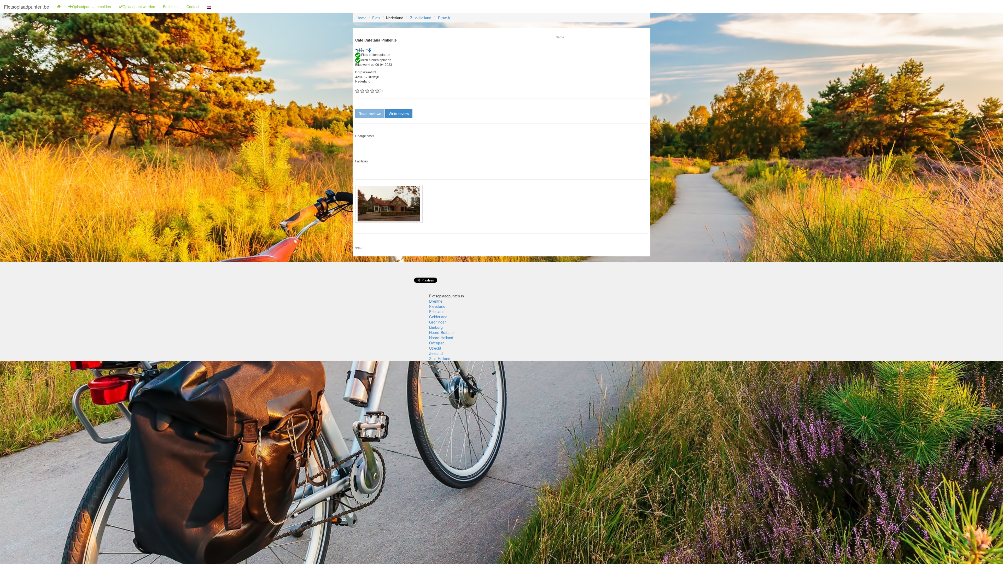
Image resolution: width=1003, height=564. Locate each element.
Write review (399, 113)
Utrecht (435, 348)
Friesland (437, 311)
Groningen (438, 322)
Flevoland (437, 306)
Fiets (376, 17)
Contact (192, 6)
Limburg (436, 327)
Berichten (171, 6)
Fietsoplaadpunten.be (26, 6)
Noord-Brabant (441, 332)
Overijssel (437, 342)
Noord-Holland (441, 337)
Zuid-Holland (420, 17)
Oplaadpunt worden (139, 6)
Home (361, 17)
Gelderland (438, 316)
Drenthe (435, 301)
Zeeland (436, 353)
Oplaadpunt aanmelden (91, 6)
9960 (359, 248)
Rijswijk (444, 17)
